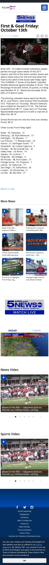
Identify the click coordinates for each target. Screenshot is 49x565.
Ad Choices (25, 517)
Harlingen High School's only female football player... (35, 279)
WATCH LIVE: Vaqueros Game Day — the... (35, 253)
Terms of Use (24, 533)
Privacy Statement (24, 530)
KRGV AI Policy (24, 527)
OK (24, 561)
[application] (24, 51)
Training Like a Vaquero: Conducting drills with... (35, 229)
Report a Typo (8, 188)
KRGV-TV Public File (25, 520)
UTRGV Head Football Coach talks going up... (10, 253)
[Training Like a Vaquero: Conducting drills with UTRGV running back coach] (36, 217)
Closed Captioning (24, 511)
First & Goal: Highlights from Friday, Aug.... (10, 278)
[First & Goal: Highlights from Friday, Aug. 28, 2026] (12, 267)
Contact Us (25, 524)
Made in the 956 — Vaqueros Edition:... (9, 229)
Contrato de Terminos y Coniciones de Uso (24, 536)
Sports (15, 36)
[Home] (17, 8)
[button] (24, 51)
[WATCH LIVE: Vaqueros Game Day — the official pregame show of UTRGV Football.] (36, 242)
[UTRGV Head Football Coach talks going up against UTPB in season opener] (12, 242)
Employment (24, 514)
